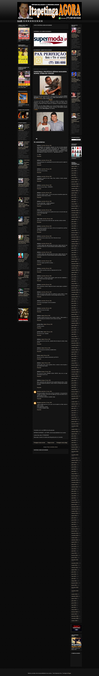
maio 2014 (74, 495)
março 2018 (74, 389)
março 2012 (74, 553)
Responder (39, 156)
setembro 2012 (75, 539)
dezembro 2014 (75, 480)
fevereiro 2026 (75, 179)
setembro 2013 (75, 513)
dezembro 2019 (75, 343)
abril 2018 (74, 387)
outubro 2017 (74, 401)
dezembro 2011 (75, 559)
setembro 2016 (75, 431)
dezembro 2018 (75, 369)
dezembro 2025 (75, 184)
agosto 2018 (74, 378)
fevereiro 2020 (75, 338)
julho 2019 (74, 354)
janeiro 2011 (74, 585)
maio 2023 (74, 252)
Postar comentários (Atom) (52, 447)
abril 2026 (74, 175)
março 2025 (74, 203)
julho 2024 (74, 221)
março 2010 (74, 609)
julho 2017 (74, 408)
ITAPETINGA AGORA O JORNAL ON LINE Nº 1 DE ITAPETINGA (23, 127)
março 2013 (74, 526)
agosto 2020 (74, 325)
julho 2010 (74, 600)
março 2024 (74, 230)
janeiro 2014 (74, 504)
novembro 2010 (75, 590)
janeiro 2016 (74, 449)
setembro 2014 (75, 486)
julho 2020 (74, 327)
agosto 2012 (74, 542)
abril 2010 (74, 607)
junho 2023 (74, 250)
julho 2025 (74, 195)
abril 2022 (74, 281)
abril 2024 (74, 228)
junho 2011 (74, 574)
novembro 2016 (75, 426)
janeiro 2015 (74, 478)
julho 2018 (74, 380)
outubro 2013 (74, 511)
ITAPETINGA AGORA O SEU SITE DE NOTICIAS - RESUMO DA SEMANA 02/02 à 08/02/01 (23, 145)
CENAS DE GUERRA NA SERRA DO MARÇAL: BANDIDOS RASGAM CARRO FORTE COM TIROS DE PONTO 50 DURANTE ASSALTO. (23, 182)
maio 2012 (74, 548)
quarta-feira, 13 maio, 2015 (46, 391)
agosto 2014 (74, 489)
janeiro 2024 (74, 234)
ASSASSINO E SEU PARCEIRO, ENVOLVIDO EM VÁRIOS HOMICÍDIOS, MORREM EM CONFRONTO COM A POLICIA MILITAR (23, 239)
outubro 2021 (74, 294)
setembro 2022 (75, 270)
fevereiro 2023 (75, 259)
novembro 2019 (75, 345)
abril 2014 (74, 497)
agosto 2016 (74, 433)
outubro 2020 (74, 321)
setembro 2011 (75, 567)
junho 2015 (74, 467)
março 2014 (74, 500)
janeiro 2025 (74, 208)
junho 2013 (74, 520)
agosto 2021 (74, 298)
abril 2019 (74, 360)
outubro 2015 (74, 458)
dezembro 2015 (75, 451)
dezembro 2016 (75, 423)
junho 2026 (74, 170)
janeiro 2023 (74, 261)
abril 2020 (74, 334)
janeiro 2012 (74, 557)
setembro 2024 (75, 217)
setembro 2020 (75, 323)
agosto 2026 (74, 166)
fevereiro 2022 (75, 285)
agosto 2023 (74, 245)
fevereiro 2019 (75, 365)
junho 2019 (74, 356)
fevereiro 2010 (75, 611)
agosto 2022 (74, 272)
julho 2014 (74, 491)
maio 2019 (74, 358)
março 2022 (74, 283)
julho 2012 (74, 544)
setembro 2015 (75, 460)
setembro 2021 (75, 296)
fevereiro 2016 (75, 447)
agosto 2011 (74, 569)
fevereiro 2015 (75, 475)
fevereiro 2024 (75, 232)
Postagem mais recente (39, 442)
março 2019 (74, 363)
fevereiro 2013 (75, 528)
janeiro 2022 (74, 287)
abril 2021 (74, 307)
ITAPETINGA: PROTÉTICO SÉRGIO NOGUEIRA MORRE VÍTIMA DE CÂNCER (50, 72)
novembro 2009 (75, 618)
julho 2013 (74, 517)
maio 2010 (74, 605)
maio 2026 (74, 172)
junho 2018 (74, 382)
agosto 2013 (74, 515)
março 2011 (74, 580)
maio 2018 (74, 385)
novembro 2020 (75, 318)
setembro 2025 (75, 190)
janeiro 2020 (74, 340)
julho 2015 (74, 464)
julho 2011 (74, 572)
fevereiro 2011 (75, 583)
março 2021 (74, 309)
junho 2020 (74, 329)
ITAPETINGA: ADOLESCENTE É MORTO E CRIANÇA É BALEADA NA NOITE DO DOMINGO (23, 292)
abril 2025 (74, 201)
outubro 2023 (74, 241)
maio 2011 (74, 576)
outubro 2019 (74, 347)
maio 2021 (74, 305)
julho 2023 (74, 248)
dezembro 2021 (75, 290)
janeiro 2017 (74, 421)
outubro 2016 (74, 429)
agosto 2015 (74, 462)
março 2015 (74, 473)
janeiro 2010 (74, 614)
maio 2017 (74, 412)
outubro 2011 (74, 565)
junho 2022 (74, 276)
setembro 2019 (75, 349)
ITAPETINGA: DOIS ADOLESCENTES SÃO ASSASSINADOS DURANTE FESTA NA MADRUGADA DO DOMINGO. (23, 221)
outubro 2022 (74, 267)
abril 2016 (74, 442)
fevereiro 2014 (75, 502)
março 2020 (74, 336)
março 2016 (74, 444)
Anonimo (39, 391)
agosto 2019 (74, 352)
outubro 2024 (74, 214)
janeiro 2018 (74, 393)
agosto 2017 (74, 406)
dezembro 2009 (75, 616)
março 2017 (74, 417)
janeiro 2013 (74, 531)
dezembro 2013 (75, 506)
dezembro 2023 (75, 237)
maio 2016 (74, 440)
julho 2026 (74, 168)
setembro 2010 (75, 596)
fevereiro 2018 (75, 391)
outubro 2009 (74, 620)
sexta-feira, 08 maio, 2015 (46, 145)
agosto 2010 (74, 598)
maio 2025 (74, 199)
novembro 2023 (75, 239)
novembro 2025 (75, 186)
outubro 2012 (74, 537)
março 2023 (74, 256)
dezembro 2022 (75, 263)
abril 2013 (74, 524)
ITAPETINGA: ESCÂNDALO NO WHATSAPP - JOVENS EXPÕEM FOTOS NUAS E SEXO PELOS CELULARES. (23, 164)
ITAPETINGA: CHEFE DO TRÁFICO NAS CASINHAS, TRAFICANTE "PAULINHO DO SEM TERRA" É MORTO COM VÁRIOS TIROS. (23, 202)
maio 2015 (74, 469)
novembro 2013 (75, 509)
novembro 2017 (75, 398)
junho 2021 (74, 303)
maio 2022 (74, 279)
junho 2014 (74, 493)
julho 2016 (74, 436)
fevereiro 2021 (75, 312)
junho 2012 (74, 546)
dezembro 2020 (75, 316)
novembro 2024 (75, 212)
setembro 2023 (75, 243)
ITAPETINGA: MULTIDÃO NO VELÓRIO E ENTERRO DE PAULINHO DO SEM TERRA (23, 275)
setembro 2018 (75, 376)
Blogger (69, 673)
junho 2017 (74, 410)
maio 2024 (74, 226)
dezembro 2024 (75, 210)
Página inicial (51, 442)
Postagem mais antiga (62, 442)
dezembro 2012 (75, 533)
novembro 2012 (75, 535)
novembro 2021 (75, 292)
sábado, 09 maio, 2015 (45, 315)
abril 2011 (74, 578)
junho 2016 (74, 438)
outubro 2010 (74, 594)
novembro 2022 (75, 265)
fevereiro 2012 (75, 555)
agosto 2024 (74, 219)
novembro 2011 (75, 563)
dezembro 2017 (75, 396)
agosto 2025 (74, 192)
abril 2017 (74, 415)
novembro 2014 (75, 482)
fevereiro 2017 (75, 419)
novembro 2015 (75, 454)
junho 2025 (74, 197)
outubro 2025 (74, 188)
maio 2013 (74, 522)
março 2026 (74, 177)
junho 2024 (74, 223)
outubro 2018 (74, 374)
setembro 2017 (75, 403)
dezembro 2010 (75, 587)
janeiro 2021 (74, 314)
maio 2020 (74, 332)
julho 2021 (74, 301)
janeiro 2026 (74, 181)
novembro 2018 (75, 371)
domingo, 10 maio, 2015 (46, 371)
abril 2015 (74, 471)
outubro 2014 (74, 484)
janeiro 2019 (74, 367)
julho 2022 (74, 274)
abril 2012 (74, 550)
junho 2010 (74, 603)
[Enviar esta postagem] (36, 138)
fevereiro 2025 (75, 206)
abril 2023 (74, 254)
